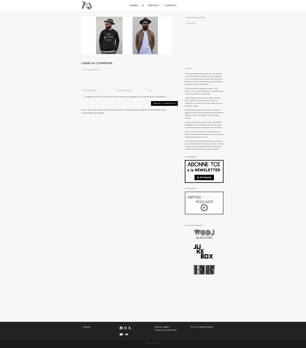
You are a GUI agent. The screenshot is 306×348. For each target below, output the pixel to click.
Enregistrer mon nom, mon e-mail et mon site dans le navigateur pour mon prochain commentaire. (126, 96)
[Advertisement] (204, 45)
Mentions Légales (162, 327)
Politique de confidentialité (166, 330)
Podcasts (86, 327)
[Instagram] (125, 328)
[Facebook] (121, 328)
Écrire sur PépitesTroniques (202, 327)
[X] (129, 328)
